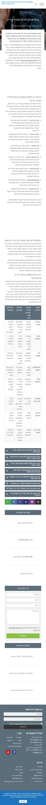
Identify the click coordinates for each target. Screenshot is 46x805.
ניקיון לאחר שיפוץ (36, 778)
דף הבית (38, 26)
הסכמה (23, 801)
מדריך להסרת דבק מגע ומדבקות (13, 781)
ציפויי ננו (39, 772)
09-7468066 (34, 740)
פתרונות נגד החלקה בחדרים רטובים (21, 673)
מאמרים (18, 737)
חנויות (19, 740)
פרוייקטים (9, 737)
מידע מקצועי (31, 26)
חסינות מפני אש (33, 180)
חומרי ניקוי (19, 767)
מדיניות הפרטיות (15, 628)
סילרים (40, 767)
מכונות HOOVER (17, 778)
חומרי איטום (19, 770)
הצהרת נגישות (17, 743)
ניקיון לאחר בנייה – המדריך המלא (22, 656)
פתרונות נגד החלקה (36, 770)
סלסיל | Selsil (38, 775)
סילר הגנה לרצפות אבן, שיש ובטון (22, 690)
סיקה (21, 772)
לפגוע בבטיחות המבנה (29, 60)
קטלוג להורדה (38, 781)
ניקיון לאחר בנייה (17, 775)
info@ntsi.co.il (37, 753)
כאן (19, 795)
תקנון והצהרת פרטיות (14, 746)
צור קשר (9, 740)
